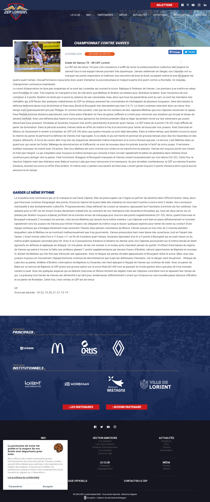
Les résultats (105, 450)
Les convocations (105, 444)
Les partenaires (81, 407)
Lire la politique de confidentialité (23, 477)
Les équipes (105, 441)
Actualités (138, 17)
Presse (166, 447)
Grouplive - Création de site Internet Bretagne (106, 498)
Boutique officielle (74, 480)
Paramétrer (15, 486)
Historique (105, 465)
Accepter (48, 486)
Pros (166, 444)
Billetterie (164, 5)
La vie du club (105, 453)
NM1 (87, 17)
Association (181, 15)
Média (121, 17)
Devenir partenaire (127, 407)
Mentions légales (129, 494)
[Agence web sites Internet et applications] (85, 498)
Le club (73, 17)
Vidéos (166, 468)
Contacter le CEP (135, 480)
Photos (166, 465)
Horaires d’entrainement (104, 447)
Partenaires (103, 17)
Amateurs (166, 441)
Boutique (199, 17)
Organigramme (105, 468)
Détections (160, 15)
